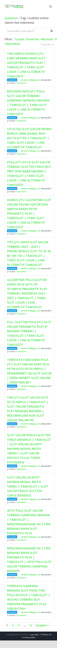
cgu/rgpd (34, 634)
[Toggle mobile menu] (50, 6)
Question (11, 18)
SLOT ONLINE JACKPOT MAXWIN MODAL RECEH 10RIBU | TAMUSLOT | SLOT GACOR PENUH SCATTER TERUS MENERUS (27, 486)
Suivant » (42, 625)
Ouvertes (32, 39)
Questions (21, 83)
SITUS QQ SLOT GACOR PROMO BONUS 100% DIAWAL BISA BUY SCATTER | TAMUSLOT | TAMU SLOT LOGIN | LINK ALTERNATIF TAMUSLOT (29, 138)
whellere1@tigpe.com (31, 80)
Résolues (47, 39)
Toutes (19, 39)
